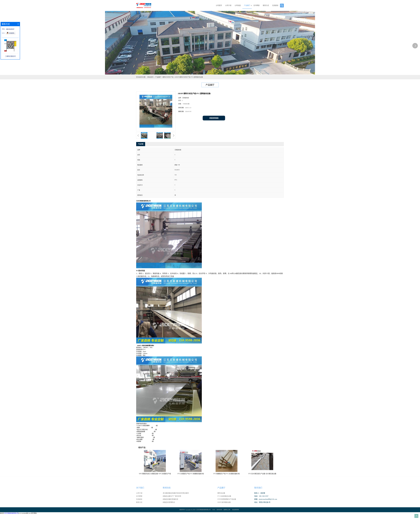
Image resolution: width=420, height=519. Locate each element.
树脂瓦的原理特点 (169, 502)
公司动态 (238, 5)
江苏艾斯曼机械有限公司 (203, 509)
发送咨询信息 (214, 118)
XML (213, 509)
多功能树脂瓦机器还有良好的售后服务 (176, 493)
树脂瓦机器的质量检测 (170, 499)
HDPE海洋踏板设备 (224, 502)
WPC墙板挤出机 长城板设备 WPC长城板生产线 (155, 474)
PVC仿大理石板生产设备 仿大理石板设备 (262, 474)
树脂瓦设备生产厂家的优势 (172, 496)
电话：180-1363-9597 (261, 496)
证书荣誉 (256, 5)
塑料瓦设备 (221, 493)
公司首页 (219, 5)
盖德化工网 (227, 509)
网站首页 (150, 77)
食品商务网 (235, 509)
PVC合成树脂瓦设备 (224, 496)
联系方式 (266, 5)
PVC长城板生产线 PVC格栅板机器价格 (191, 474)
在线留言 (275, 5)
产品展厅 (247, 5)
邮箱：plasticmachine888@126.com (265, 499)
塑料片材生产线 (168, 77)
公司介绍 (228, 5)
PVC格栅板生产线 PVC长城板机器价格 (226, 474)
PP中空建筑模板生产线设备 (226, 499)
